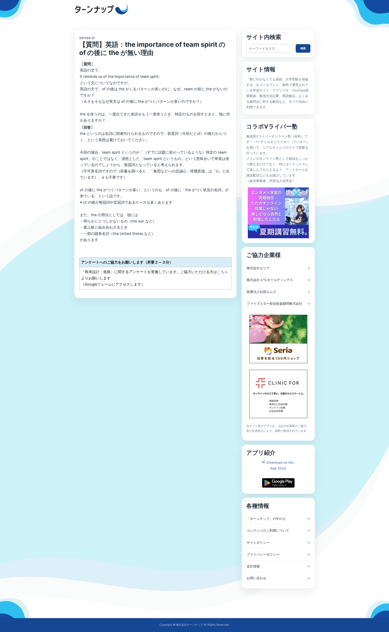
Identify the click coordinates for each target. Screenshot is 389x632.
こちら (222, 272)
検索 (303, 48)
